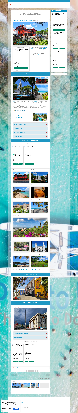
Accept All (16, 408)
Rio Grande (19, 1)
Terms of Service (22, 408)
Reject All (10, 408)
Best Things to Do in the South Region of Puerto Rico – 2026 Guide (44, 390)
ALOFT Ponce (17, 115)
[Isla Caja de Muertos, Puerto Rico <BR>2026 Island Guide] (25, 385)
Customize (4, 408)
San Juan (12, 1)
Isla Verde (16, 1)
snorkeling (43, 48)
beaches (32, 52)
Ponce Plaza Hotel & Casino (19, 119)
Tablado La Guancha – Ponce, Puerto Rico (15, 390)
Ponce (35, 1)
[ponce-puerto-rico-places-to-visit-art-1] (30, 299)
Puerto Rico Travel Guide (17, 20)
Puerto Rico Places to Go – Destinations (27, 20)
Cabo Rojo (26, 1)
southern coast (36, 101)
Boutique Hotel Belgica (18, 117)
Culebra (32, 1)
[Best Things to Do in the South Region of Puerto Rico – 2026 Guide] (44, 385)
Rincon (23, 1)
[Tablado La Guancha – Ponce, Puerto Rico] (16, 385)
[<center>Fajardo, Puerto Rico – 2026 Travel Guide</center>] (35, 385)
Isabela (29, 1)
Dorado (38, 1)
